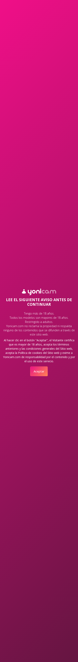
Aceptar (39, 371)
